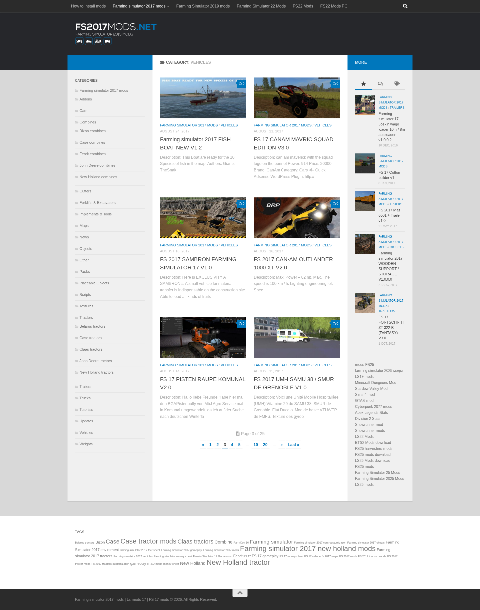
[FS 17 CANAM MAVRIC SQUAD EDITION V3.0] (297, 97)
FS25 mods (364, 466)
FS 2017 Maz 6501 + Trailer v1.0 (389, 215)
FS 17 (247, 556)
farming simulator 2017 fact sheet (140, 550)
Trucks (85, 398)
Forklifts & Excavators (98, 202)
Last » (293, 445)
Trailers (86, 386)
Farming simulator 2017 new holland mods (308, 548)
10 (256, 445)
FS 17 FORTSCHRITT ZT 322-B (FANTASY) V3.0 (391, 327)
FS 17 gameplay (265, 556)
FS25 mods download (372, 454)
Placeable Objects (94, 283)
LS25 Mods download (372, 460)
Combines (88, 122)
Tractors (86, 317)
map (150, 563)
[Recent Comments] (380, 84)
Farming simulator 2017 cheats (366, 542)
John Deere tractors (96, 361)
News (84, 237)
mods (159, 563)
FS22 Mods (303, 6)
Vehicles (229, 125)
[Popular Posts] (363, 84)
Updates (86, 421)
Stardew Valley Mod (371, 388)
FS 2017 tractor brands (372, 556)
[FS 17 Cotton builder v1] (365, 163)
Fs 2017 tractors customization (110, 563)
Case (113, 541)
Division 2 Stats (367, 418)
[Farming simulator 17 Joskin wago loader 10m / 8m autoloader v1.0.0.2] (365, 105)
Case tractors (91, 338)
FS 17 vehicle (312, 556)
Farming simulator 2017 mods (139, 6)
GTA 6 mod (364, 400)
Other (84, 260)
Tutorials (86, 409)
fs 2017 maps (330, 556)
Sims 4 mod (365, 394)
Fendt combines (93, 154)
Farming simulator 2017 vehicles (133, 556)
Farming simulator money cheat (173, 556)
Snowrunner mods (370, 430)
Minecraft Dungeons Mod (375, 382)
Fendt (237, 556)
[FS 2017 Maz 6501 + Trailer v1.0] (365, 201)
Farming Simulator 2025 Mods (379, 478)
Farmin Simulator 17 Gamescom (212, 556)
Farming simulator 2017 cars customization (320, 542)
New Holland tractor (238, 562)
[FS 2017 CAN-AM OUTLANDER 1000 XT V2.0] (297, 217)
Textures (87, 306)
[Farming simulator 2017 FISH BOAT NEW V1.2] (203, 97)
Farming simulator (271, 542)
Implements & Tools (96, 214)
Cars (84, 110)
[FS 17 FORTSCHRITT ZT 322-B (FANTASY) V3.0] (365, 303)
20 (265, 445)
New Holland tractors (97, 372)
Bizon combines (93, 131)
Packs (85, 271)
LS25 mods (364, 484)
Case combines (92, 142)
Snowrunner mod (369, 424)
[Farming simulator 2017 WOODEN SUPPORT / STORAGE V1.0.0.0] (365, 244)
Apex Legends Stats (371, 412)
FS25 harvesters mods (373, 448)
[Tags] (396, 84)
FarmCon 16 (241, 542)
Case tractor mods (148, 541)
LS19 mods (364, 376)
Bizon (100, 542)
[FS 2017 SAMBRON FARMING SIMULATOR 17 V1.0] (203, 217)
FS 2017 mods (348, 556)
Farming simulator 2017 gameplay (181, 550)
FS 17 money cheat (291, 556)
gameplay (138, 563)
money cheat (171, 563)
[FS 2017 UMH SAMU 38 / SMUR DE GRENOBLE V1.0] (297, 337)
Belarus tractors (93, 326)
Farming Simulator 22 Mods (261, 6)
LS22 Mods (364, 436)
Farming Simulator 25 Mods (377, 472)
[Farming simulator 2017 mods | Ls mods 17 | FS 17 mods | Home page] (116, 33)
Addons (86, 99)
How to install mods (88, 6)
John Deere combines (98, 165)
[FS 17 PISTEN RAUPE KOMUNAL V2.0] (203, 337)
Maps (84, 225)
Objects (86, 248)
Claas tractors (91, 349)
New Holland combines (98, 177)
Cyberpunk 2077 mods (373, 406)
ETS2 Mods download (373, 442)
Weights (86, 444)
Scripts (85, 294)
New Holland (193, 563)
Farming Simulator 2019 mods (203, 6)
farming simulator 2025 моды (379, 370)
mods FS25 (364, 364)
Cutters (86, 191)
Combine (223, 542)
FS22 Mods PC (334, 6)
